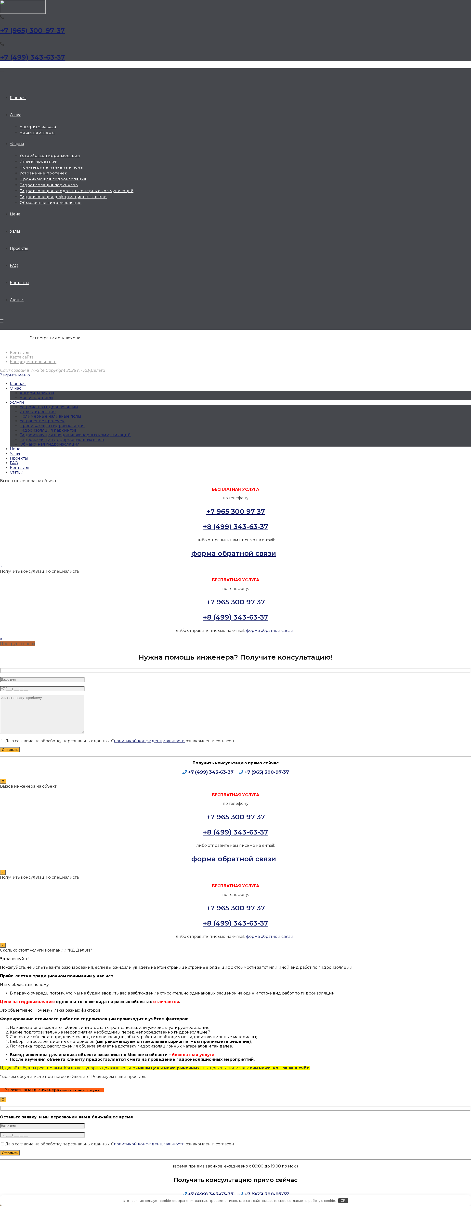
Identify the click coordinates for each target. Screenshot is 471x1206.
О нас (15, 388)
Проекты (19, 458)
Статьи (17, 472)
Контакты (19, 352)
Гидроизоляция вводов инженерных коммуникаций (75, 435)
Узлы (15, 453)
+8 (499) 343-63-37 (235, 526)
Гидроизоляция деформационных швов (62, 439)
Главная (18, 383)
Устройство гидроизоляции (49, 407)
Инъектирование (38, 411)
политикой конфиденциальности (149, 741)
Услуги (17, 402)
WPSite (37, 370)
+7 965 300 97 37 (235, 511)
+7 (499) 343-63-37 (32, 57)
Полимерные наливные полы (50, 416)
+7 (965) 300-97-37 (32, 30)
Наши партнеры (36, 397)
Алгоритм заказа (37, 393)
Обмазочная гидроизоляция (50, 444)
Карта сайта (22, 357)
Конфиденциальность (33, 361)
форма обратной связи (233, 553)
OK (343, 1200)
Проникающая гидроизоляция (52, 425)
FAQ (14, 463)
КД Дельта (2, 71)
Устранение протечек (42, 421)
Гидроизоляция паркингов (48, 430)
